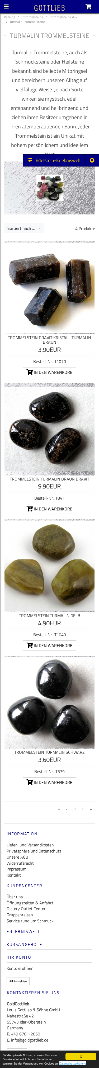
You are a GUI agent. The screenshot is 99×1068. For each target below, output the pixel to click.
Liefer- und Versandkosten (30, 845)
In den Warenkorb (53, 372)
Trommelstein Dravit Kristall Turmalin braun (49, 339)
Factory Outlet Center (26, 908)
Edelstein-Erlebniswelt (56, 160)
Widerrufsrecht (20, 863)
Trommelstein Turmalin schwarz (49, 752)
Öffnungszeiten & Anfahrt (30, 903)
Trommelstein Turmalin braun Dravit (49, 479)
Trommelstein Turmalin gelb (49, 615)
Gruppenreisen (20, 915)
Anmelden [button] (20, 981)
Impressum (16, 869)
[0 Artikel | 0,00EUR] (88, 6)
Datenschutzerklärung (72, 1063)
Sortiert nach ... (22, 228)
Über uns (15, 897)
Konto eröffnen (20, 968)
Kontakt (14, 875)
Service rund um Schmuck (30, 921)
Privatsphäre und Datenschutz (34, 851)
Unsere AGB (17, 857)
